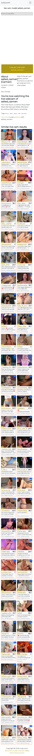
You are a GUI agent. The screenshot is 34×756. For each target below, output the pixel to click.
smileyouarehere (6, 429)
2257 (22, 753)
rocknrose (21, 265)
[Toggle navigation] (30, 3)
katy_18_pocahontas (22, 306)
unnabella (5, 511)
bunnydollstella (22, 572)
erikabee (21, 551)
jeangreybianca (22, 162)
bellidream (22, 593)
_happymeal (6, 285)
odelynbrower (22, 367)
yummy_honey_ (6, 572)
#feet (15, 113)
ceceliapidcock (6, 388)
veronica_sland (22, 717)
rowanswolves (6, 697)
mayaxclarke (22, 511)
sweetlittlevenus (6, 183)
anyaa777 (5, 634)
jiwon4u (21, 634)
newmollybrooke (6, 347)
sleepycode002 (22, 676)
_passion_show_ (6, 613)
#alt (19, 113)
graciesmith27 (6, 244)
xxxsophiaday (22, 388)
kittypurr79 (6, 142)
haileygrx (21, 408)
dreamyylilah (6, 306)
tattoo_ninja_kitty (22, 738)
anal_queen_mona (6, 717)
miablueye (6, 551)
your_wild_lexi (22, 429)
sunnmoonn (6, 203)
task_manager (22, 654)
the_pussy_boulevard (22, 470)
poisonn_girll (6, 676)
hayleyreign (6, 654)
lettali (20, 613)
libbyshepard (6, 593)
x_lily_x (4, 470)
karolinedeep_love (22, 449)
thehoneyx (22, 531)
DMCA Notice (15, 753)
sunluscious (6, 408)
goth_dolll (5, 265)
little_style (21, 490)
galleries (17, 117)
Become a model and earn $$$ (16, 751)
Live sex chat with (17, 68)
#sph (11, 113)
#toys (7, 113)
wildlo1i (4, 326)
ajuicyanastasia (22, 285)
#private (24, 113)
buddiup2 (21, 224)
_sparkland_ (6, 162)
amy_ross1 (5, 738)
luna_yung (6, 490)
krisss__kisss (22, 326)
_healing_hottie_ (6, 367)
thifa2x (20, 347)
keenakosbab (22, 142)
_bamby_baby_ (6, 449)
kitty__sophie (6, 224)
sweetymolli (22, 244)
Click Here (5, 117)
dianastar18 (22, 697)
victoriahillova (6, 531)
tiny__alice (21, 203)
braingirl (21, 183)
